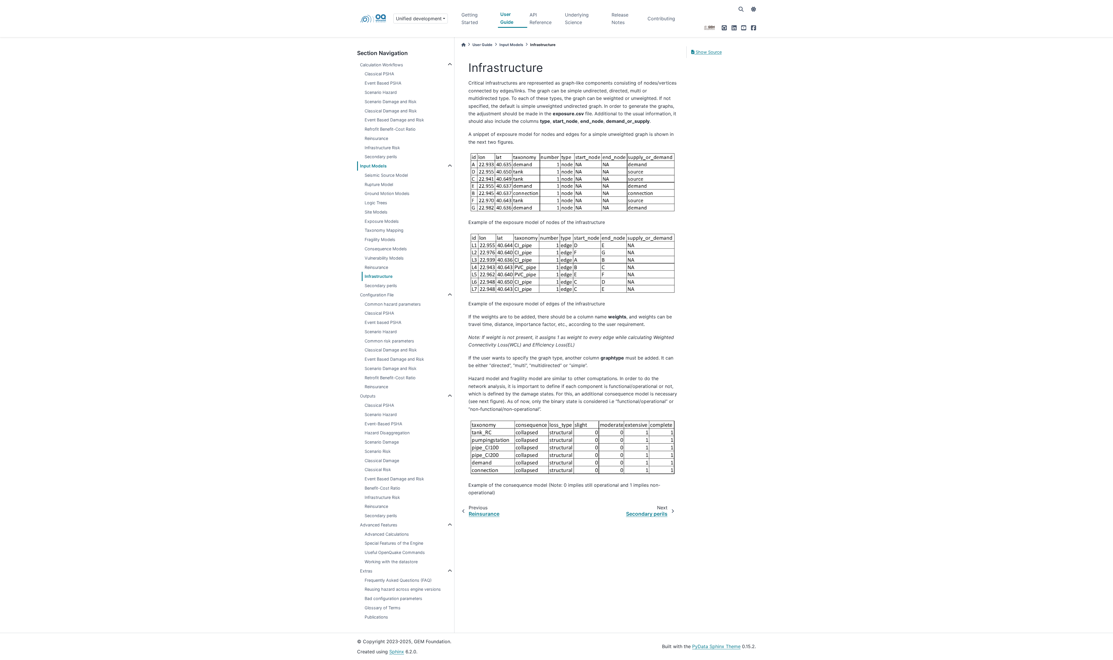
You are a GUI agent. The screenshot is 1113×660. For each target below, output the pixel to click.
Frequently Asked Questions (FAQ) (398, 580)
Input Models (373, 165)
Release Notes (620, 18)
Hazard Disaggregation (387, 432)
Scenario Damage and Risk (391, 101)
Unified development (419, 18)
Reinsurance (376, 138)
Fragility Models (380, 239)
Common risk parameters (389, 340)
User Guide (506, 18)
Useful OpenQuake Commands (395, 552)
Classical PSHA (379, 73)
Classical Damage (382, 460)
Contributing (661, 18)
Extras (366, 570)
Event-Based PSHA (383, 423)
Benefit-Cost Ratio (382, 488)
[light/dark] (754, 9)
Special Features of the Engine (394, 543)
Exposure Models (382, 221)
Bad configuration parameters (393, 598)
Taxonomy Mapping (384, 230)
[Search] (741, 9)
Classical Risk (378, 469)
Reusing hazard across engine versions (403, 589)
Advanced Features (378, 524)
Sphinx (396, 651)
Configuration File (377, 294)
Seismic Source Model (386, 175)
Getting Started (469, 18)
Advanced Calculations (387, 534)
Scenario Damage (382, 442)
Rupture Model (379, 184)
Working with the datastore (391, 561)
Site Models (376, 211)
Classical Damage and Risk (391, 110)
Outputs (368, 395)
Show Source (708, 52)
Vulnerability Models (384, 258)
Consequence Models (386, 248)
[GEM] (709, 27)
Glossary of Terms (383, 607)
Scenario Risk (378, 451)
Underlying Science (577, 18)
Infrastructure (379, 276)
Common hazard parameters (393, 304)
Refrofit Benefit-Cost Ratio (390, 129)
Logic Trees (376, 202)
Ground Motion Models (387, 193)
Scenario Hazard (381, 92)
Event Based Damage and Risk (394, 119)
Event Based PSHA (383, 83)
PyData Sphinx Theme (716, 646)
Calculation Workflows (381, 64)
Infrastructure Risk (382, 147)
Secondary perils (381, 156)
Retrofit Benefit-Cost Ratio (390, 377)
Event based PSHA (383, 322)
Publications (376, 617)
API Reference (541, 18)
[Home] (463, 45)
